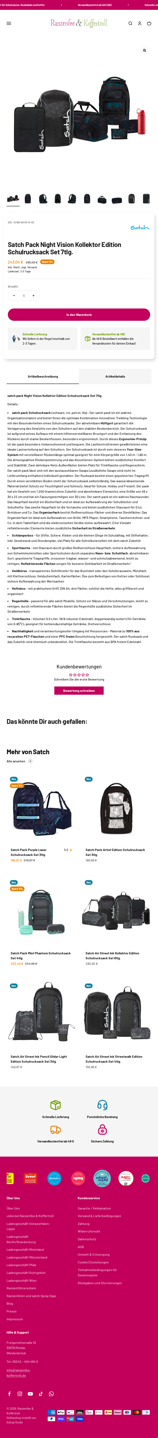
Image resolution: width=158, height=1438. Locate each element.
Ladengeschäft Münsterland (27, 1257)
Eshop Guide (15, 1422)
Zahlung (83, 1224)
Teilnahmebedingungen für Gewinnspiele (97, 1272)
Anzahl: (13, 286)
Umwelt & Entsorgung (94, 1254)
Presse (12, 1311)
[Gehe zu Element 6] (87, 199)
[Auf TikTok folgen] (41, 1394)
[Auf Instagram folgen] (20, 1394)
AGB (81, 1247)
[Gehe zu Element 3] (42, 199)
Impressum (15, 1319)
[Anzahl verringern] (14, 295)
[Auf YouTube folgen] (30, 1394)
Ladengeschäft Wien (22, 1280)
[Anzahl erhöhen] (34, 295)
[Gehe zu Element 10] (146, 199)
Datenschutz (87, 1239)
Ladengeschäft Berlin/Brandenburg (21, 1239)
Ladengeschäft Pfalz (21, 1265)
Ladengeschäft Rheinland (25, 1249)
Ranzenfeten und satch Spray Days (31, 1296)
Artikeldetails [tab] (115, 376)
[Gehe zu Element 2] (28, 199)
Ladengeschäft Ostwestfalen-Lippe (28, 1226)
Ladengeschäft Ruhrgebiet (26, 1273)
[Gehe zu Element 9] (131, 199)
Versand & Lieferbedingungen (99, 1216)
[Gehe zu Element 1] (13, 199)
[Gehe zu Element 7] (102, 199)
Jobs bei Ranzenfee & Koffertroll (30, 1216)
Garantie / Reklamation (94, 1208)
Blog (10, 1303)
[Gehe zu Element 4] (57, 199)
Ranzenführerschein (21, 1288)
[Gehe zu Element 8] (116, 199)
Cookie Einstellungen (93, 1262)
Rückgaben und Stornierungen (100, 1283)
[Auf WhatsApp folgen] (51, 1394)
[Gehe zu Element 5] (72, 199)
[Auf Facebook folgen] (9, 1394)
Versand (32, 267)
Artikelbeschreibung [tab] (43, 376)
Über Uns (13, 1208)
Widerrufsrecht (89, 1231)
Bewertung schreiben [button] (79, 690)
